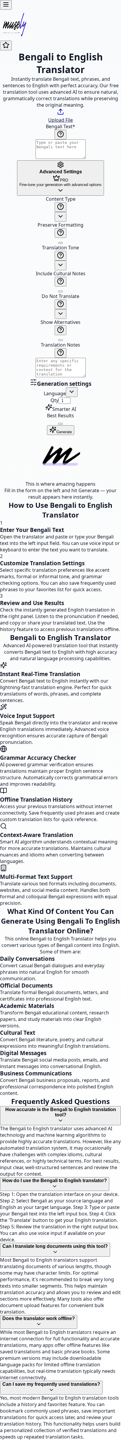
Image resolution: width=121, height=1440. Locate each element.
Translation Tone (60, 247)
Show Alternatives (60, 322)
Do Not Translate (60, 296)
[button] (60, 287)
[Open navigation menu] (6, 5)
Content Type (60, 199)
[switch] (60, 243)
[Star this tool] (6, 45)
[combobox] (60, 217)
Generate (64, 432)
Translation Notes (60, 345)
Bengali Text (60, 126)
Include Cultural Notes (60, 273)
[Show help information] (60, 134)
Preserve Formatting (60, 225)
